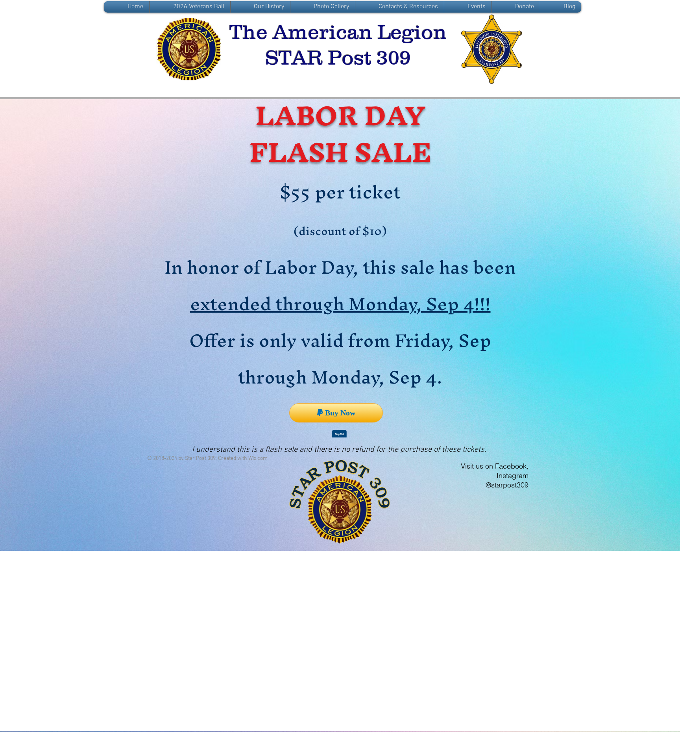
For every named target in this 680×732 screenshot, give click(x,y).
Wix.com (258, 459)
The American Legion (338, 31)
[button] (260, 7)
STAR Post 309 (338, 57)
